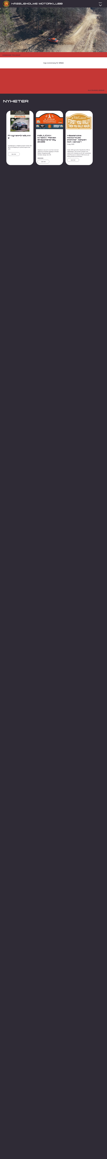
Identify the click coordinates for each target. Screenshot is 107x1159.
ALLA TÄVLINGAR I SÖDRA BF (96, 90)
